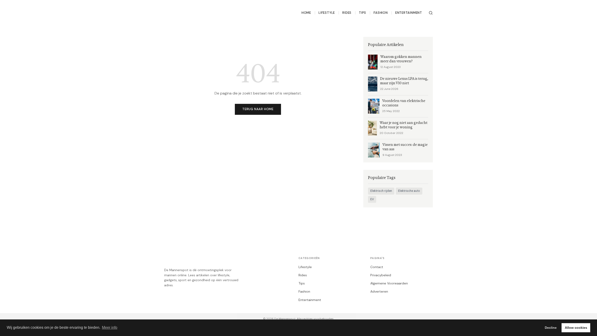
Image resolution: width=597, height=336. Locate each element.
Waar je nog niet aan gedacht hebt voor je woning (403, 125)
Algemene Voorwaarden (389, 283)
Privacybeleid (380, 275)
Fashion (381, 13)
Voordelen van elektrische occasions (403, 103)
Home (306, 13)
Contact (376, 267)
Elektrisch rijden (381, 191)
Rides (346, 13)
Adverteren (379, 291)
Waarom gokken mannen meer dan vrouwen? (401, 59)
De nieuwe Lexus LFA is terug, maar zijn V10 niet (404, 81)
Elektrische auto (409, 191)
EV (372, 199)
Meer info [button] (109, 327)
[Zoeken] (431, 13)
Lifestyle (327, 13)
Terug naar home (258, 109)
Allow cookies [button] (576, 327)
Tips (362, 13)
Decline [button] (551, 327)
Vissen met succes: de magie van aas (405, 147)
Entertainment (408, 13)
